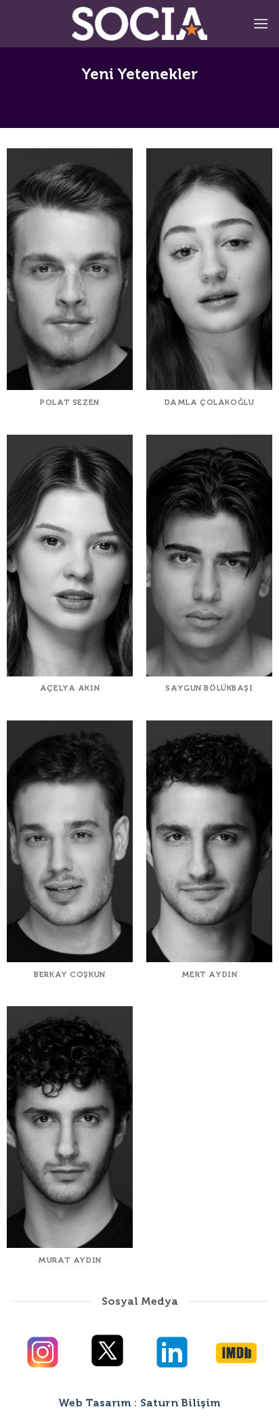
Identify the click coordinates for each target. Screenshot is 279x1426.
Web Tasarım (94, 1402)
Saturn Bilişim (180, 1402)
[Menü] (261, 23)
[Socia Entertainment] (139, 23)
